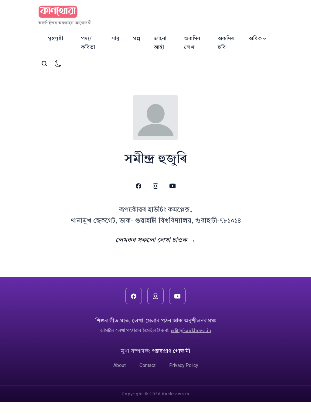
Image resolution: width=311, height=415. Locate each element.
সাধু (115, 38)
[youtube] (173, 186)
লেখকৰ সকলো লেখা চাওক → (155, 240)
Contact (147, 365)
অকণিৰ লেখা (192, 43)
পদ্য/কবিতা (88, 43)
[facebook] (138, 186)
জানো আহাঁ (160, 43)
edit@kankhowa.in (191, 330)
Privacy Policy (183, 365)
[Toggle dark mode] (58, 63)
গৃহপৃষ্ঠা (55, 38)
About (119, 365)
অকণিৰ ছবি (226, 43)
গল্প (136, 38)
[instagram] (155, 186)
